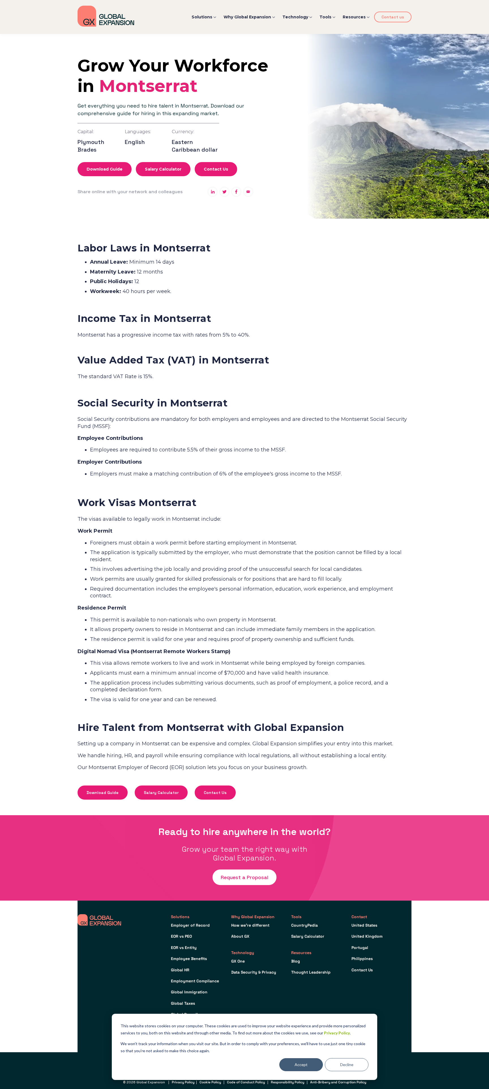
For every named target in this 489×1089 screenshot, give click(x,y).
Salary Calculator (163, 169)
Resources (354, 17)
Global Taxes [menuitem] (183, 1003)
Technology (295, 17)
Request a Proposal (244, 877)
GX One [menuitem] (238, 961)
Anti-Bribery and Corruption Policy (338, 1082)
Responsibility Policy (287, 1082)
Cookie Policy (210, 1082)
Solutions (202, 17)
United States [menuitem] (364, 925)
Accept (301, 1064)
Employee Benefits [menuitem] (189, 958)
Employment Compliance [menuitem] (195, 980)
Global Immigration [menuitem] (189, 992)
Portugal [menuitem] (359, 947)
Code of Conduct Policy (246, 1082)
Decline (346, 1064)
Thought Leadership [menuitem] (311, 972)
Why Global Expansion (247, 17)
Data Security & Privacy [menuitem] (253, 972)
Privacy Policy (337, 1032)
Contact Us (216, 169)
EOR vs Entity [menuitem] (184, 947)
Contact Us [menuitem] (362, 969)
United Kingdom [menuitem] (367, 936)
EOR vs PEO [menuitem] (181, 936)
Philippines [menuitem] (362, 958)
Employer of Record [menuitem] (190, 925)
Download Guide (105, 169)
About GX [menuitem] (240, 936)
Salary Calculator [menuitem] (307, 936)
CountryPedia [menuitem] (304, 925)
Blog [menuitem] (295, 961)
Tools (325, 17)
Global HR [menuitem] (180, 969)
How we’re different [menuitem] (250, 925)
